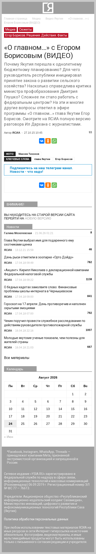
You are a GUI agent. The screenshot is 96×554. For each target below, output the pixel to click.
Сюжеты (25, 29)
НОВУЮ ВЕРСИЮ (38, 218)
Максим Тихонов (29, 154)
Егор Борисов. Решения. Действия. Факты (36, 35)
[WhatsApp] (54, 141)
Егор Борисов (64, 159)
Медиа (10, 29)
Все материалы (16, 358)
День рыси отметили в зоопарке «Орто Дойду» (38, 257)
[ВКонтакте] (41, 141)
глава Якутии (42, 159)
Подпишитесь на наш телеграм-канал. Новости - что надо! (41, 170)
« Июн (8, 437)
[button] (88, 8)
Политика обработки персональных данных (36, 519)
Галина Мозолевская (18, 233)
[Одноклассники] (48, 141)
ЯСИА (16, 132)
